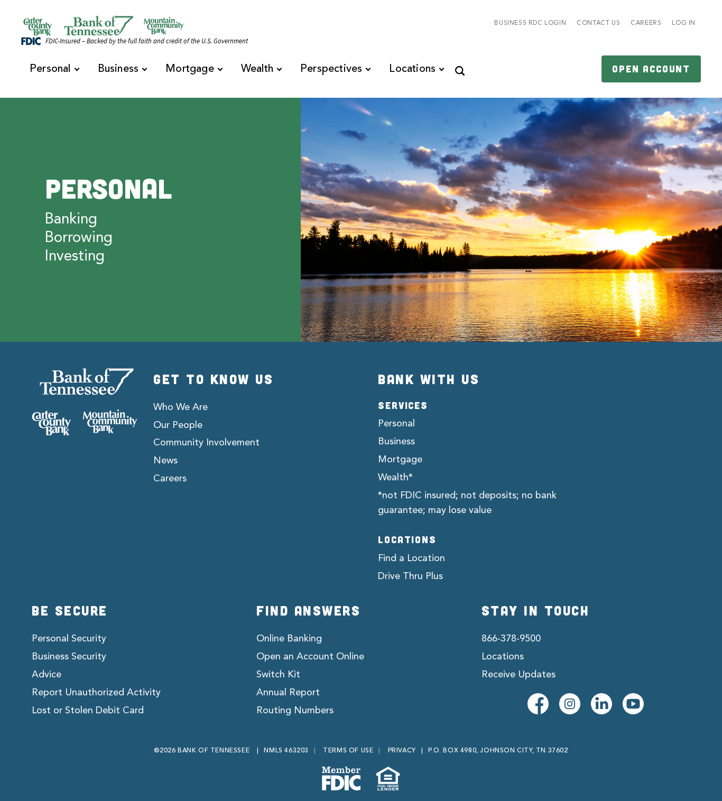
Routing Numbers (295, 710)
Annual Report (288, 692)
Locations (503, 657)
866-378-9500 (511, 639)
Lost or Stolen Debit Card (88, 710)
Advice (46, 674)
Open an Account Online (310, 657)
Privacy (402, 751)
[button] (459, 69)
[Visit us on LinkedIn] (601, 703)
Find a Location (411, 558)
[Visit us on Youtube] (633, 703)
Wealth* (395, 477)
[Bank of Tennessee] (84, 402)
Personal (396, 424)
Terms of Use (348, 751)
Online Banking (289, 639)
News (165, 460)
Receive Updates (519, 674)
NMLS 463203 (286, 751)
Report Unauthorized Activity (96, 692)
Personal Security (69, 639)
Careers (170, 478)
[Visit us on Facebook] (538, 703)
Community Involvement (206, 443)
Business (396, 441)
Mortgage (400, 459)
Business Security (69, 657)
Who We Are (180, 407)
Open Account (651, 68)
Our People (177, 425)
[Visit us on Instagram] (569, 703)
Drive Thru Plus (410, 576)
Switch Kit (278, 674)
